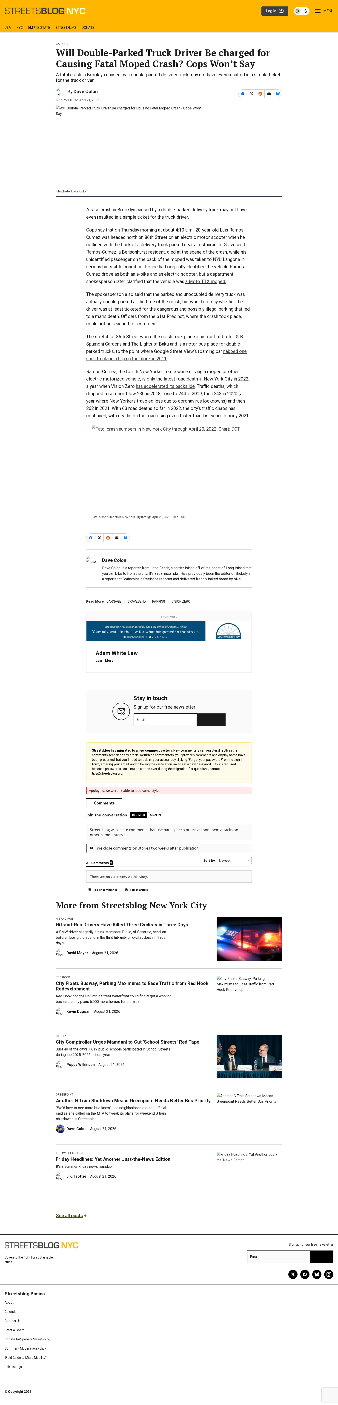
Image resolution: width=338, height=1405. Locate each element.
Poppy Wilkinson (80, 1064)
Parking (158, 601)
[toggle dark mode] (301, 11)
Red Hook (63, 977)
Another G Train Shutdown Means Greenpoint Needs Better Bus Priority (133, 1100)
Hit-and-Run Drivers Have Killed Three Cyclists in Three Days (122, 924)
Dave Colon (86, 91)
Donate (88, 27)
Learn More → (106, 660)
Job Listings (13, 1367)
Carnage (62, 44)
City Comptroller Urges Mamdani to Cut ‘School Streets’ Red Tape (127, 1042)
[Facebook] (304, 1274)
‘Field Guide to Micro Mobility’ (25, 1357)
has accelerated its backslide (165, 386)
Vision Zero (181, 601)
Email (141, 719)
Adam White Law (117, 653)
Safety (61, 1036)
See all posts (69, 1215)
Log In (271, 11)
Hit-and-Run (64, 918)
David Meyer (77, 953)
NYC (20, 27)
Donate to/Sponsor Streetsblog (27, 1339)
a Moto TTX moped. (205, 281)
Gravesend (137, 601)
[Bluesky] (316, 1274)
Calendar (11, 1311)
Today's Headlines (69, 1153)
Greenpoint (64, 1094)
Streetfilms (66, 27)
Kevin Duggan (78, 1011)
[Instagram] (328, 1274)
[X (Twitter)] (293, 1274)
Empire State (39, 27)
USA (8, 27)
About (9, 1302)
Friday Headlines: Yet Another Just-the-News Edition (113, 1159)
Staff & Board (15, 1330)
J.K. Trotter (76, 1176)
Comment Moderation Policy (25, 1348)
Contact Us (12, 1321)
